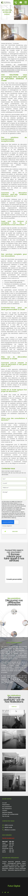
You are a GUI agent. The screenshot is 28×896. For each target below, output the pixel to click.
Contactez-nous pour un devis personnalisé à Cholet (14, 69)
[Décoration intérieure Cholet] (14, 33)
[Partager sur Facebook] (2, 892)
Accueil (4, 803)
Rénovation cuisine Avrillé (11, 865)
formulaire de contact (8, 681)
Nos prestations (6, 807)
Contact (4, 810)
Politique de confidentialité (10, 814)
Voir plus (14, 707)
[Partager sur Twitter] (5, 892)
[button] (25, 2)
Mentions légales (7, 812)
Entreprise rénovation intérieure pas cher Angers (14, 866)
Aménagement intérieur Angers (17, 863)
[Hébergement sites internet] (14, 888)
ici (15, 518)
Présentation (6, 805)
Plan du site (5, 816)
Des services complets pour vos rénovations (14, 67)
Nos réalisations (7, 809)
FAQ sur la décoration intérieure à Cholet (14, 71)
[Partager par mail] (7, 892)
